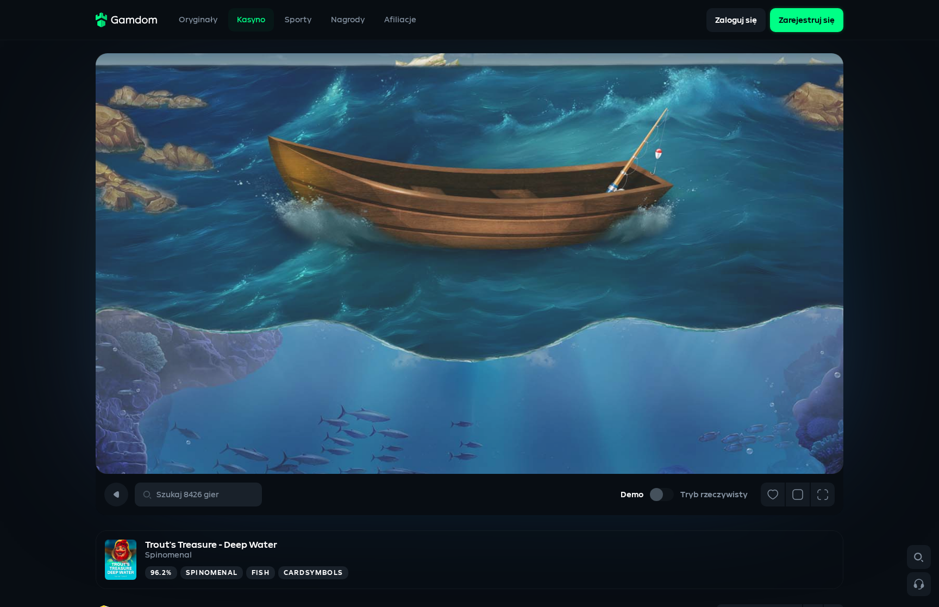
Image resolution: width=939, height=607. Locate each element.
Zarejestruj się (807, 19)
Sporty (298, 19)
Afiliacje (400, 19)
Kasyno (251, 19)
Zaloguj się (736, 19)
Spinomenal (168, 555)
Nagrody (348, 19)
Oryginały (198, 19)
